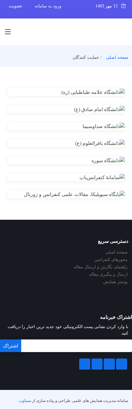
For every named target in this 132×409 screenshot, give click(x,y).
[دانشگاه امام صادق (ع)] (73, 110)
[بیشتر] (58, 93)
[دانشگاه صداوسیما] (73, 127)
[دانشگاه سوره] (73, 161)
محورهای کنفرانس (111, 260)
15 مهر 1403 (108, 6)
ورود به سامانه (48, 6)
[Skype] (84, 364)
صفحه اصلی (117, 57)
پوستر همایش (115, 282)
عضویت (15, 6)
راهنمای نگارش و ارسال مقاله (101, 267)
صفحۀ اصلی (116, 252)
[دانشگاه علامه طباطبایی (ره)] (73, 93)
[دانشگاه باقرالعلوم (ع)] (73, 144)
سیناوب (25, 401)
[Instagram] (97, 364)
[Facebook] (121, 364)
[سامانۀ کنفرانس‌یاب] (73, 178)
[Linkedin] (109, 364)
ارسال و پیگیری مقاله (108, 274)
